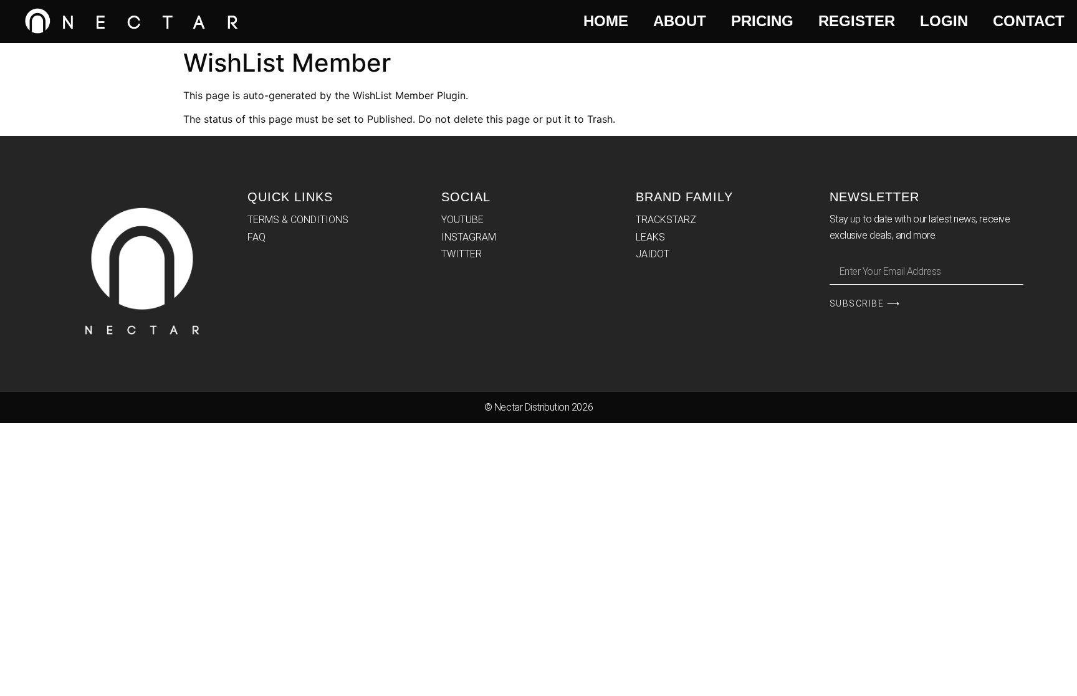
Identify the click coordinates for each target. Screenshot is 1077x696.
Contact (1029, 20)
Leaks (650, 237)
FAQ (256, 237)
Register (856, 20)
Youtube (462, 220)
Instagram (468, 237)
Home (605, 20)
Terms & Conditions (297, 220)
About (679, 20)
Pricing (762, 20)
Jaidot (652, 254)
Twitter (461, 254)
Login (944, 20)
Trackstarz (666, 220)
